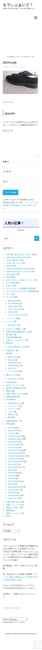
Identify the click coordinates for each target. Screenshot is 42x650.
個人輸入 (10, 334)
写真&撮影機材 (12, 337)
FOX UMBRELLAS (13, 260)
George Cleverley (15, 453)
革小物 (9, 399)
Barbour (11, 360)
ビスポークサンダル (16, 314)
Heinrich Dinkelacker (16, 455)
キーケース (12, 408)
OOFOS (11, 312)
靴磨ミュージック (13, 513)
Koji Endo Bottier (15, 467)
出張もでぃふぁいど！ (15, 340)
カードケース (13, 406)
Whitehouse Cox (15, 403)
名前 (6, 161)
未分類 (9, 382)
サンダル (10, 297)
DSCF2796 (8, 102)
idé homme (12, 325)
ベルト (11, 411)
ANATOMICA (13, 430)
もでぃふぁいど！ (18, 4)
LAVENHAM (13, 362)
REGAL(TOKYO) (14, 481)
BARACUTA (13, 357)
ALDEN (11, 427)
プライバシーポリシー (12, 608)
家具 (8, 343)
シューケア (10, 318)
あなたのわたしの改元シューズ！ (20, 280)
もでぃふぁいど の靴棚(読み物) (19, 288)
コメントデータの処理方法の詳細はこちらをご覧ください (20, 205)
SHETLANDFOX (14, 495)
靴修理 (9, 510)
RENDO (11, 484)
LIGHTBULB (13, 472)
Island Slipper (13, 306)
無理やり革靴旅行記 (14, 388)
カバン (9, 294)
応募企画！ (10, 350)
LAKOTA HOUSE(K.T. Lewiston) (19, 268)
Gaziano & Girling (15, 450)
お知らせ (10, 285)
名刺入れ (11, 414)
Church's (11, 433)
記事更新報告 (11, 396)
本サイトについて (13, 385)
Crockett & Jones (15, 436)
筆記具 (9, 391)
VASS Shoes (13, 498)
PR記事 (9, 277)
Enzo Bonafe (13, 441)
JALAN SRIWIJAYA (16, 461)
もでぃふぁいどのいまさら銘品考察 (21, 291)
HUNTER (9, 266)
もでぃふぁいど (18, 67)
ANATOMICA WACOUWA (16, 257)
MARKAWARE (14, 365)
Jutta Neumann (14, 309)
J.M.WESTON (13, 458)
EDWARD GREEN (15, 439)
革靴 (8, 424)
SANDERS (12, 492)
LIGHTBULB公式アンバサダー (18, 271)
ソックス (10, 321)
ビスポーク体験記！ (14, 329)
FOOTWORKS (13, 303)
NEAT (10, 368)
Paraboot (12, 475)
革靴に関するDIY (13, 502)
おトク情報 (10, 282)
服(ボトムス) (11, 375)
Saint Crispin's (14, 489)
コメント (8, 130)
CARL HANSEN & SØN (17, 346)
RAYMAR (12, 478)
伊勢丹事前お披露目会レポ (17, 331)
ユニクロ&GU (13, 371)
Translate (21, 622)
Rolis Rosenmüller (15, 487)
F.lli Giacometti (14, 444)
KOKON (11, 470)
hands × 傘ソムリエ (14, 263)
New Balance (11, 274)
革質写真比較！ (12, 421)
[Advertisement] (21, 35)
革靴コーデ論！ (12, 507)
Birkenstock (13, 300)
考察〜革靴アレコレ (14, 393)
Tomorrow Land (14, 378)
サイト (5, 181)
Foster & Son (13, 447)
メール (7, 171)
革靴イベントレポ (13, 504)
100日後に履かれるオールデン (19, 254)
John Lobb (12, 464)
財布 (10, 417)
